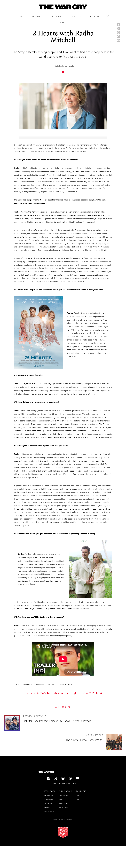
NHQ (78, 799)
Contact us (48, 795)
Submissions (48, 799)
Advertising (48, 803)
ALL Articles (63, 707)
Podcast (56, 16)
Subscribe (94, 16)
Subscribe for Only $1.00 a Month (63, 783)
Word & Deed (63, 808)
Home (20, 16)
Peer (61, 799)
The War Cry (63, 795)
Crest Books (63, 803)
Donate (47, 808)
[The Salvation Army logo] (63, 832)
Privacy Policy (49, 812)
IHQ (78, 795)
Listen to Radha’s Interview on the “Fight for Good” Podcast (63, 693)
